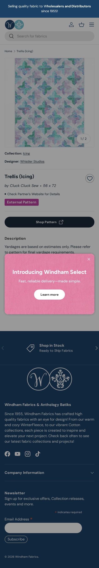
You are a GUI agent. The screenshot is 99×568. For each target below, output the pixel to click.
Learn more (49, 294)
